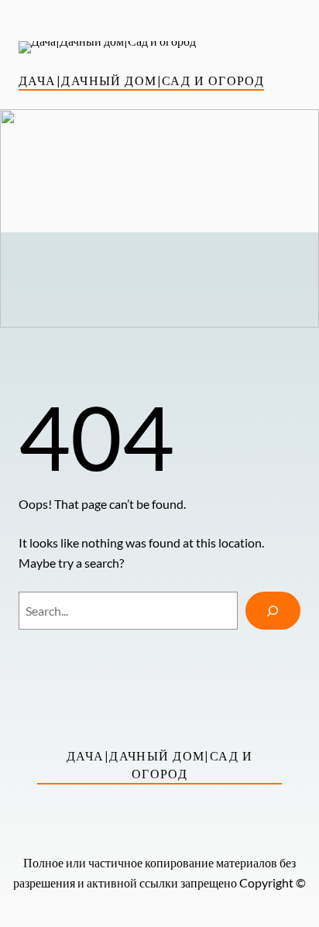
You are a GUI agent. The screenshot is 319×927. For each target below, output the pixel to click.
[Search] (272, 611)
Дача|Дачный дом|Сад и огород (141, 80)
